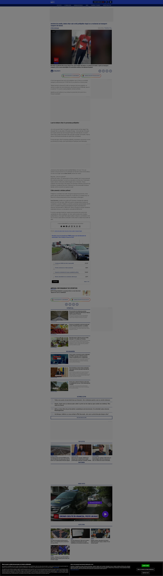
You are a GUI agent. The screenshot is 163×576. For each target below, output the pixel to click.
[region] (81, 569)
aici (57, 571)
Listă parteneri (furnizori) (74, 569)
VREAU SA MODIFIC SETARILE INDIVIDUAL (145, 569)
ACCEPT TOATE (146, 565)
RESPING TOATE (145, 572)
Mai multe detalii (56, 567)
